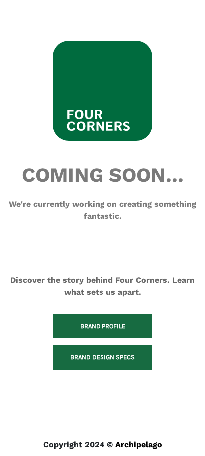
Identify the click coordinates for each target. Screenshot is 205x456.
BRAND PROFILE (102, 326)
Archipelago (138, 444)
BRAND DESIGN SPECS (102, 357)
